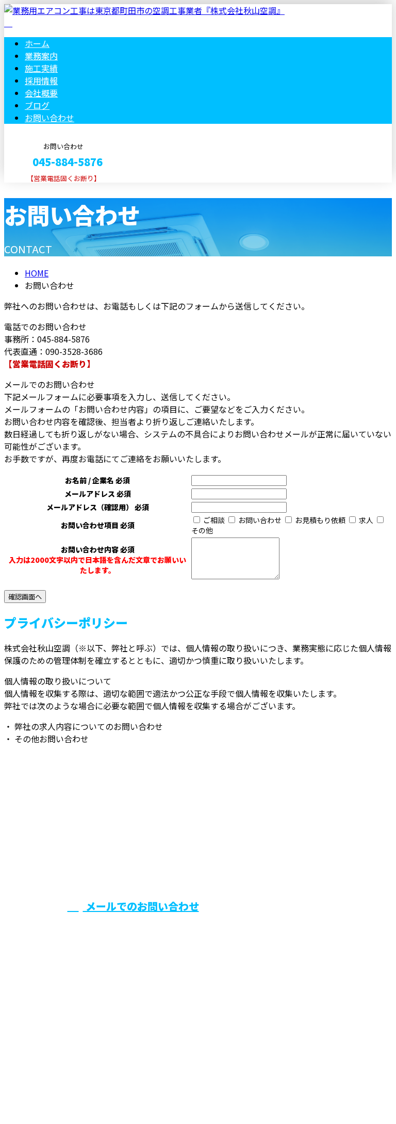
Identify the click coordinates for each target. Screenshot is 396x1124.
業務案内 (41, 56)
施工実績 (41, 68)
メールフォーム (40, 189)
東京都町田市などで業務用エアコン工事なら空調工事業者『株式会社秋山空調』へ (280, 849)
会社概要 (41, 93)
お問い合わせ (49, 117)
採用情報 (41, 80)
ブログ (37, 105)
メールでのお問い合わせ (141, 906)
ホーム (37, 43)
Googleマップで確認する (54, 1027)
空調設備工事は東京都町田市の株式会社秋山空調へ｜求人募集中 (123, 1089)
